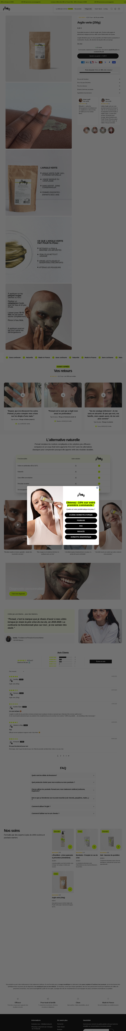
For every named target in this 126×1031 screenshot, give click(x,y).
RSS (80, 526)
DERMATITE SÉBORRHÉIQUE (81, 537)
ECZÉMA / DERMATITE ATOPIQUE (81, 515)
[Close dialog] (97, 488)
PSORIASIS (81, 520)
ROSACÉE (81, 531)
